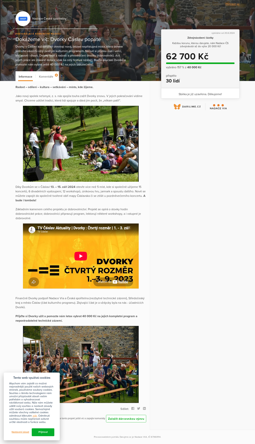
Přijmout (43, 432)
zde (35, 415)
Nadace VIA (141, 437)
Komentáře (48, 76)
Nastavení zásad (20, 432)
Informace (25, 77)
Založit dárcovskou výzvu (126, 419)
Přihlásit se (233, 4)
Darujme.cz (125, 437)
